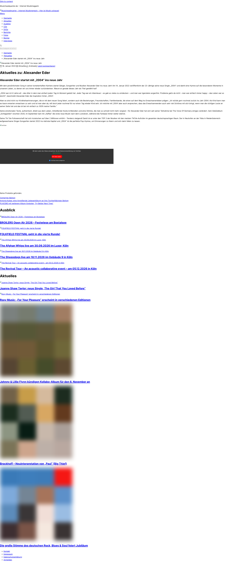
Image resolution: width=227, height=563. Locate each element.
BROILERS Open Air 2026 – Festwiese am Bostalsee (33, 222)
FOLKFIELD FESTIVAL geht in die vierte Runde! (30, 234)
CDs (5, 27)
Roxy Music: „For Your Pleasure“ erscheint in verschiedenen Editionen (45, 299)
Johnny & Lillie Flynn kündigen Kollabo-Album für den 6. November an (45, 381)
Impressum (8, 554)
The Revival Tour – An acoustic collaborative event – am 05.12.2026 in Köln (48, 268)
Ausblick (7, 24)
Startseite (8, 18)
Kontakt (7, 551)
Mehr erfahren (57, 153)
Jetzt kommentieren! (46, 66)
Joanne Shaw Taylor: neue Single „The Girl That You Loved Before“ (43, 288)
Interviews (8, 41)
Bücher (6, 38)
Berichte (7, 32)
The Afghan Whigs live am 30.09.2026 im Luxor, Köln (34, 245)
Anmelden (8, 560)
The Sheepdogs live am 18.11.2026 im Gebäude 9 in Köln (36, 257)
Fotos (6, 35)
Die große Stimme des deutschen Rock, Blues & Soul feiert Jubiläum (44, 545)
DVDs (6, 29)
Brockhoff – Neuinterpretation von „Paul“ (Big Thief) (33, 463)
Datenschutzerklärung (13, 557)
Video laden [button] (57, 156)
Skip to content (6, 1)
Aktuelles (7, 21)
